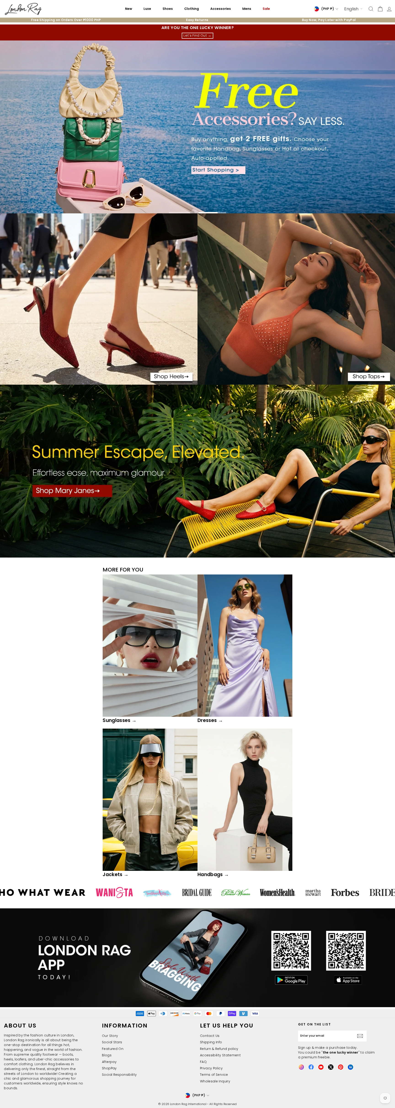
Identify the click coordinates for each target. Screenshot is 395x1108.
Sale (266, 8)
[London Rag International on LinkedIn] (350, 1067)
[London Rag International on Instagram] (301, 1067)
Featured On (112, 1048)
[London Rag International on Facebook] (311, 1067)
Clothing (191, 8)
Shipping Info (211, 1042)
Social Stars (112, 1042)
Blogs (107, 1055)
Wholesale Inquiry (215, 1081)
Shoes (168, 8)
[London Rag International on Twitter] (331, 1067)
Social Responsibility (119, 1074)
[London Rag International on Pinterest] (340, 1067)
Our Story (110, 1035)
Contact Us (210, 1035)
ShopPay (109, 1068)
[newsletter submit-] (361, 1036)
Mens (246, 8)
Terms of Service (214, 1074)
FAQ (203, 1062)
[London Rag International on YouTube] (321, 1067)
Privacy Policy (211, 1068)
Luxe (147, 8)
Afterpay (109, 1062)
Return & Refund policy (219, 1048)
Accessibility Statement (220, 1055)
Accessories (220, 8)
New (128, 8)
